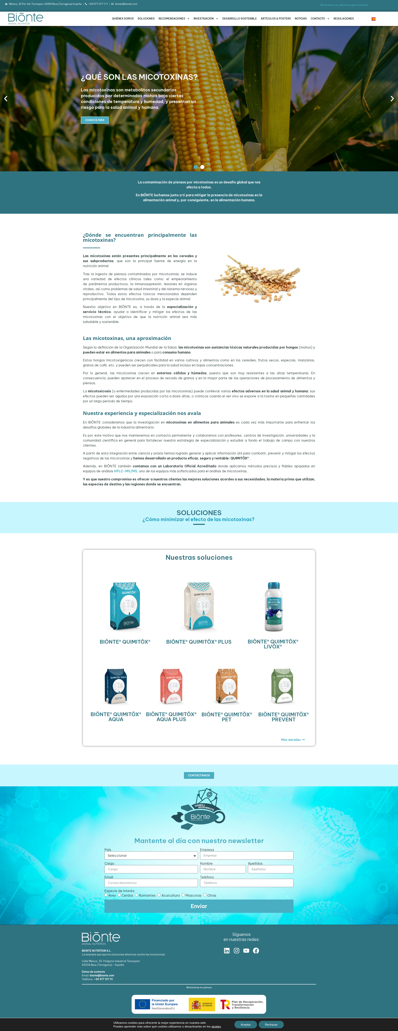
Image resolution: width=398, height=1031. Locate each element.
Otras (211, 895)
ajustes (216, 1026)
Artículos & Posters (276, 18)
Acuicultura (170, 895)
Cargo (109, 863)
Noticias (301, 18)
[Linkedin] (226, 950)
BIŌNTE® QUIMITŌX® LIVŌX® (273, 644)
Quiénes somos (123, 18)
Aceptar (246, 1024)
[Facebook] (256, 950)
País (107, 849)
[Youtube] (246, 950)
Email (108, 877)
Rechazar (271, 1024)
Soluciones (146, 18)
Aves (112, 895)
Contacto (318, 18)
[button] (5, 98)
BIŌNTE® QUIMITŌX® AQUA (116, 716)
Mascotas (193, 895)
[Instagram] (236, 950)
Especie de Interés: (119, 890)
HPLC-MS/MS (125, 471)
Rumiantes (147, 895)
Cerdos (127, 895)
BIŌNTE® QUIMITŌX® (125, 642)
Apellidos (255, 863)
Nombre (206, 863)
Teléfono (207, 877)
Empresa (207, 849)
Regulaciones (344, 18)
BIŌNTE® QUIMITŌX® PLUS (199, 642)
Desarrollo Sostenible (239, 18)
